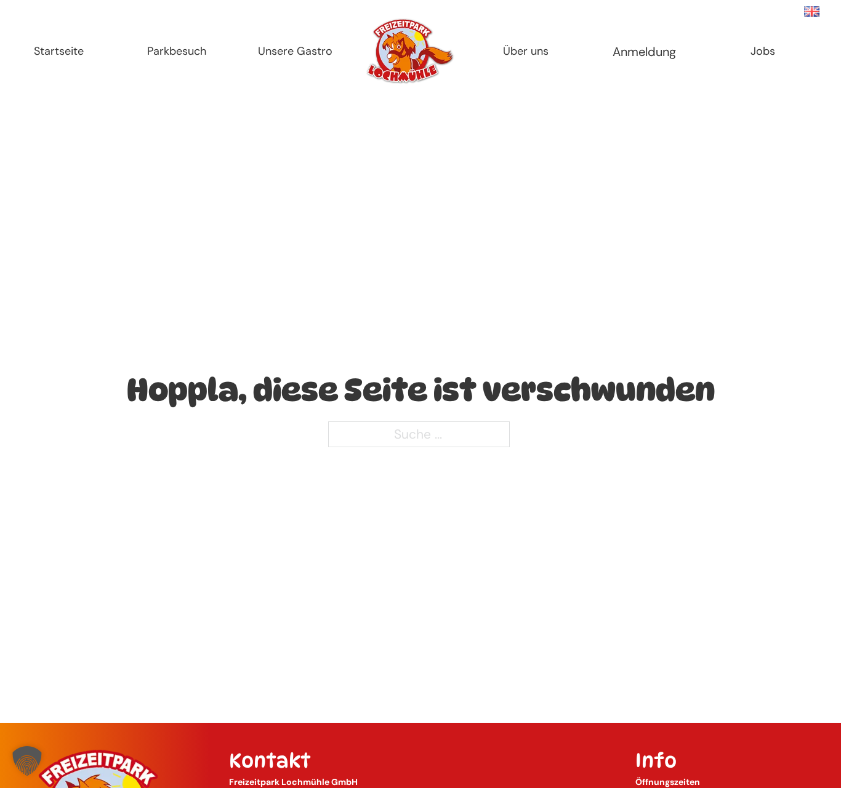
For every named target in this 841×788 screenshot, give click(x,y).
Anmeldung (644, 52)
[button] (27, 761)
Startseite (59, 51)
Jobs (762, 51)
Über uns (526, 51)
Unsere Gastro (295, 51)
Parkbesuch (176, 51)
